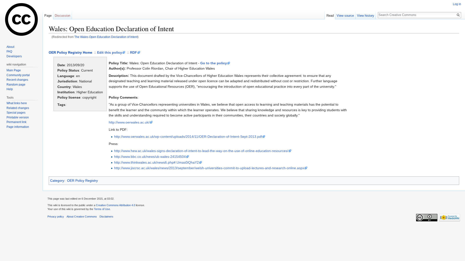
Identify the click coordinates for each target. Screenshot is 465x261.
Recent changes (17, 79)
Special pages (16, 112)
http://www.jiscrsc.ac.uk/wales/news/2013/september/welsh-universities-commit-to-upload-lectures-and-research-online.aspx (209, 168)
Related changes (18, 108)
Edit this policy (109, 52)
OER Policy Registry (82, 180)
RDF (133, 52)
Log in (457, 4)
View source (345, 15)
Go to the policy (213, 63)
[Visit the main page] (21, 19)
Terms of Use (102, 209)
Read (330, 15)
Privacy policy (55, 216)
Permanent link (16, 122)
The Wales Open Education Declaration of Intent (106, 36)
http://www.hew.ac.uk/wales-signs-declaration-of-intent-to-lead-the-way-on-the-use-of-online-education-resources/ (201, 151)
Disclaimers (106, 216)
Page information (18, 127)
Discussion (62, 15)
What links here (17, 103)
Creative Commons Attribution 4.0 (115, 205)
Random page (16, 84)
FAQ (9, 51)
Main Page (14, 70)
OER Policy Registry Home (70, 52)
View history (365, 15)
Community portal (18, 75)
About (10, 47)
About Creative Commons (82, 216)
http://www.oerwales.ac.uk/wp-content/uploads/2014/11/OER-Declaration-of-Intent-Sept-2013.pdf (188, 136)
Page (48, 15)
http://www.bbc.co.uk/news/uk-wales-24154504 (150, 157)
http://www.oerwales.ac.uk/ (129, 122)
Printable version (18, 117)
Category (57, 180)
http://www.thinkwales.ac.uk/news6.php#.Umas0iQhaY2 (156, 162)
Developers (14, 56)
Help (10, 89)
